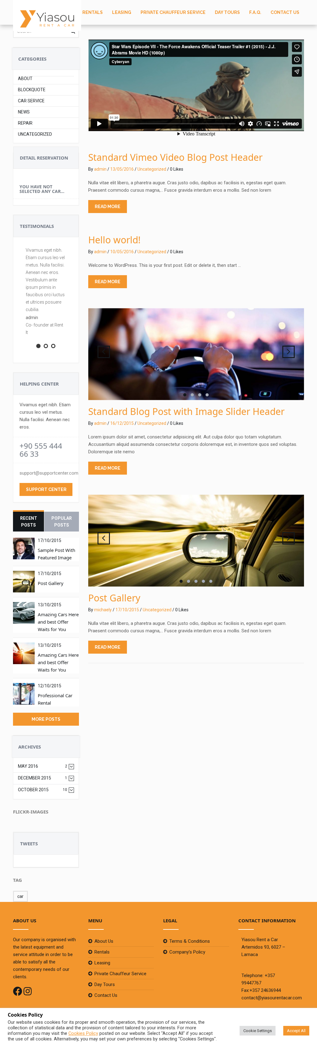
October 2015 (42, 790)
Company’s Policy (187, 952)
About (25, 78)
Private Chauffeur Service (173, 12)
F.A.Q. (255, 12)
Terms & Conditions (189, 941)
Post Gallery (50, 583)
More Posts (46, 719)
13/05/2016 (122, 169)
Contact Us (285, 12)
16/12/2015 (122, 423)
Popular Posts (61, 521)
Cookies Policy (83, 1033)
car (20, 896)
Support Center (46, 489)
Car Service (31, 101)
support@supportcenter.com (49, 473)
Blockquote (32, 90)
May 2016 (42, 766)
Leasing (121, 12)
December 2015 (42, 778)
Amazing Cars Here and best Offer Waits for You (58, 621)
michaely (103, 609)
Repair (25, 123)
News (24, 112)
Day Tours (227, 12)
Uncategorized (35, 134)
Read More (107, 206)
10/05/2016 (122, 251)
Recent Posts (28, 521)
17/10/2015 (127, 609)
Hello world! (114, 239)
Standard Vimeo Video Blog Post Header (175, 157)
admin (100, 169)
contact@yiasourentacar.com (271, 998)
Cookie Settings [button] (257, 1030)
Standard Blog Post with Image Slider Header (186, 411)
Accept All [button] (296, 1030)
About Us (103, 941)
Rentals (92, 12)
